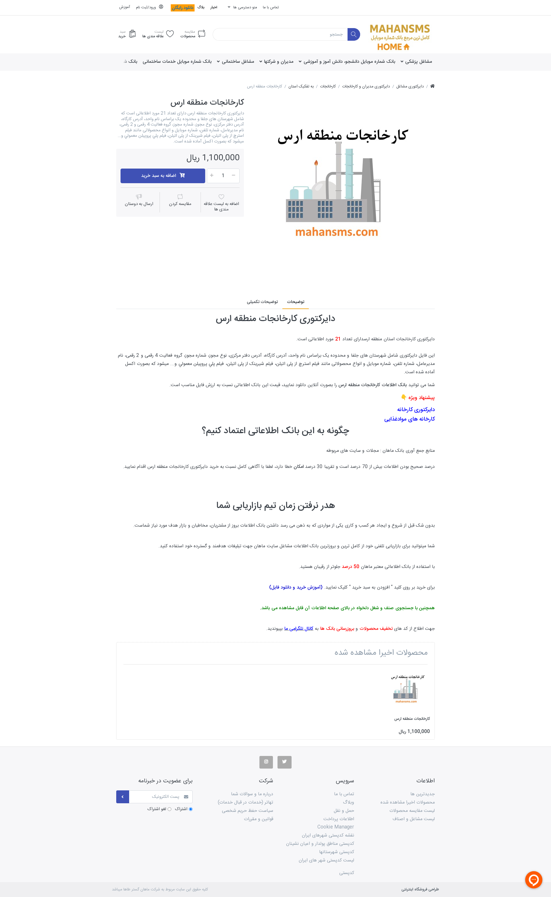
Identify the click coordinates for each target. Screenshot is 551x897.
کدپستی (346, 873)
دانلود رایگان (183, 7)
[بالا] (432, 87)
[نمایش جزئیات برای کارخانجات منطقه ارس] (408, 691)
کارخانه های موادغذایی (409, 419)
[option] (343, 189)
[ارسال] (122, 796)
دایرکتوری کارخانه (416, 410)
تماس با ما (271, 7)
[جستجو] (354, 34)
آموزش (124, 7)
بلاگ (200, 7)
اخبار (213, 7)
